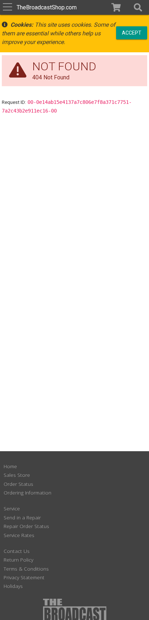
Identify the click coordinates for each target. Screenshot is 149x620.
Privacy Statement (24, 577)
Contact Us (17, 551)
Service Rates (19, 535)
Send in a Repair (22, 517)
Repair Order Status (26, 526)
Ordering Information (27, 492)
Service (12, 508)
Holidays (13, 585)
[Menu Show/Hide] (7, 7)
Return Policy (18, 559)
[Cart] (116, 7)
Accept (131, 32)
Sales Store (17, 474)
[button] (138, 7)
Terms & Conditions (26, 568)
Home (10, 466)
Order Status (18, 483)
